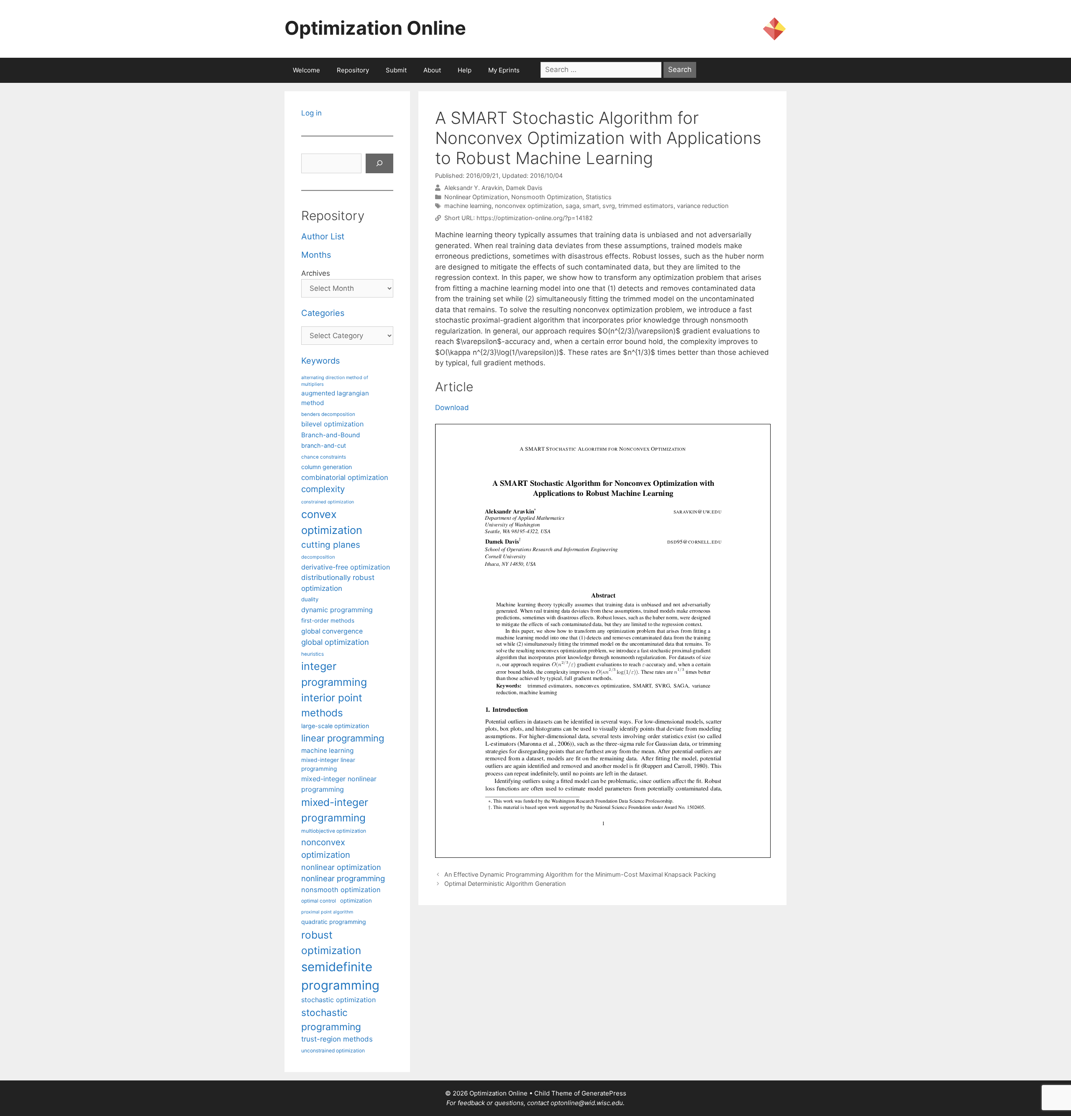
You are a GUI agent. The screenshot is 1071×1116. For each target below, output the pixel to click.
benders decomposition (328, 414)
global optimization (335, 642)
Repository (353, 70)
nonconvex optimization (528, 205)
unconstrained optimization (333, 1050)
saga (572, 205)
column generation (326, 466)
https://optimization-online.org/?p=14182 (535, 217)
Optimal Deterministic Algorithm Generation (505, 883)
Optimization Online (375, 27)
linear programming (342, 738)
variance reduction (702, 205)
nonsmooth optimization (341, 889)
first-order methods (327, 620)
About (432, 70)
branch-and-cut (323, 445)
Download (452, 407)
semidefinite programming (340, 976)
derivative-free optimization (345, 567)
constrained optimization (327, 502)
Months (316, 255)
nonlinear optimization (341, 867)
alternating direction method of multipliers (334, 381)
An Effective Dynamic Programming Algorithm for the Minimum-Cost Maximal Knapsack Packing (580, 874)
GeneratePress (604, 1093)
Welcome (306, 70)
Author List (322, 236)
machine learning (468, 205)
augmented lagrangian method (335, 398)
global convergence (332, 631)
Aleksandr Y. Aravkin (473, 187)
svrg (608, 205)
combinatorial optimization (344, 477)
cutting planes (330, 544)
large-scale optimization (335, 725)
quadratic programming (333, 921)
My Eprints (504, 70)
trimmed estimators (646, 205)
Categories (322, 313)
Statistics (599, 196)
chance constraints (323, 457)
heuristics (312, 654)
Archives (315, 273)
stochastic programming (331, 1020)
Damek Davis (524, 187)
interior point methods (331, 705)
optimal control (318, 901)
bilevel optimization (332, 424)
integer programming (334, 674)
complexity (323, 489)
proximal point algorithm (327, 912)
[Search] (379, 164)
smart (591, 205)
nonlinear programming (343, 878)
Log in (311, 113)
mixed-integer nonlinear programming (339, 784)
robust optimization (331, 943)
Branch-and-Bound (330, 435)
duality (309, 599)
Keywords (320, 361)
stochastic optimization (338, 999)
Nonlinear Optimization (476, 196)
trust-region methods (337, 1039)
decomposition (318, 557)
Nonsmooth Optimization (546, 196)
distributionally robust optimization (337, 582)
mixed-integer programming (334, 810)
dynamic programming (337, 609)
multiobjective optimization (333, 831)
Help (464, 70)
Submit (396, 70)
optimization (356, 900)
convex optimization (331, 522)
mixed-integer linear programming (328, 764)
